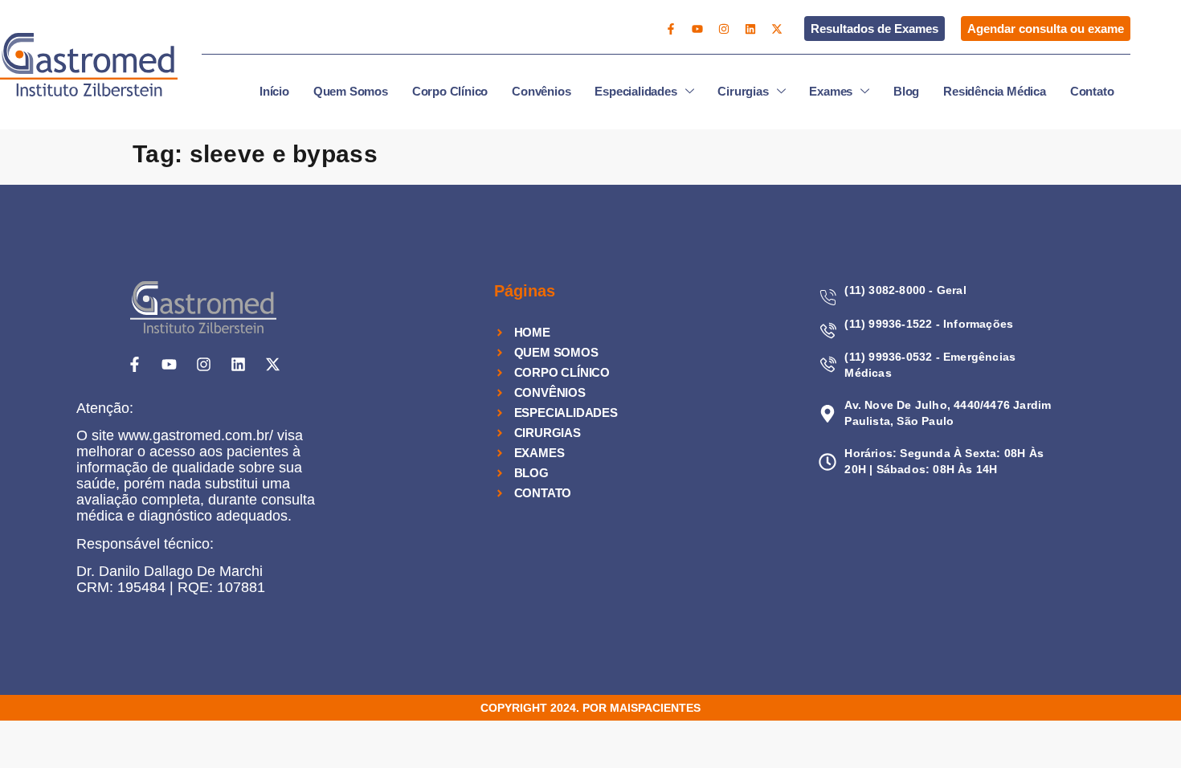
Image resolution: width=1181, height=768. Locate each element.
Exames (830, 91)
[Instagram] (724, 29)
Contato (1092, 91)
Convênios (541, 91)
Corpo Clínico (450, 91)
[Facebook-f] (671, 29)
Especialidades (635, 91)
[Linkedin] (750, 29)
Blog (906, 91)
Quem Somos (350, 91)
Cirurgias (742, 91)
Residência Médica (994, 91)
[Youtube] (697, 29)
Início (274, 91)
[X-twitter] (777, 29)
